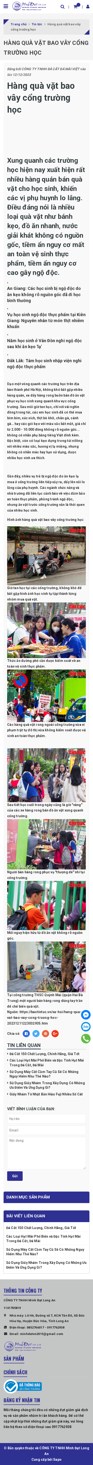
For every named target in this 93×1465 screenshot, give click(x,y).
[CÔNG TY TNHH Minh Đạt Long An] (29, 5)
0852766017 (35, 1327)
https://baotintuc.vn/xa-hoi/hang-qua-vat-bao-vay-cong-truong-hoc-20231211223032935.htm (44, 1017)
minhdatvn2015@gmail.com (41, 1334)
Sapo (57, 1459)
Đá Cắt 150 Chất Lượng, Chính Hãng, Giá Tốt (44, 1054)
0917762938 (55, 1327)
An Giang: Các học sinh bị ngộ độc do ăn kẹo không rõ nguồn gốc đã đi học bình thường (44, 294)
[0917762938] (86, 1038)
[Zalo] (86, 1026)
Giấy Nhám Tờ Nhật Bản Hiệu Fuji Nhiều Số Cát (46, 1094)
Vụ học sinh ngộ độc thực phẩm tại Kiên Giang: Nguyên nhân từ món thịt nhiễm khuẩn (46, 320)
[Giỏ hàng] (75, 6)
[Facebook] (86, 1015)
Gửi (15, 1176)
